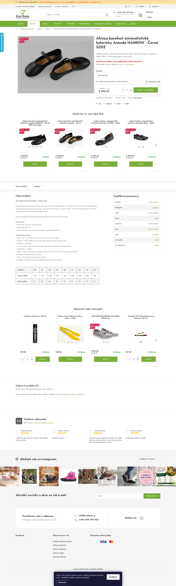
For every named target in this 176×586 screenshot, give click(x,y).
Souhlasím (113, 577)
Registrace (155, 6)
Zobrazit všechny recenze (43, 423)
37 (68, 147)
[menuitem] (22, 24)
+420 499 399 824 (124, 13)
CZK (129, 6)
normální (155, 229)
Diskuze (37, 186)
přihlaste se (66, 394)
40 (37, 147)
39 (33, 147)
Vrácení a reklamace (61, 6)
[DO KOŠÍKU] (42, 359)
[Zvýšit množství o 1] (131, 90)
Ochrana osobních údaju (81, 569)
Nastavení (62, 582)
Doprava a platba (58, 553)
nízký (149, 229)
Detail (35, 164)
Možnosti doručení (154, 81)
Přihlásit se (152, 496)
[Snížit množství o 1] (124, 90)
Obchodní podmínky (59, 557)
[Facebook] (141, 518)
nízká (157, 245)
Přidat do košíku (145, 90)
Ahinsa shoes (138, 98)
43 (143, 147)
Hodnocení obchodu (44, 6)
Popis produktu (21, 186)
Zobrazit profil (147, 459)
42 (72, 147)
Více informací (129, 64)
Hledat (107, 14)
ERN (141, 342)
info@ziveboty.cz (87, 515)
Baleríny (156, 207)
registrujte (81, 394)
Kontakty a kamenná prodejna (25, 6)
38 (29, 147)
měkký (156, 240)
